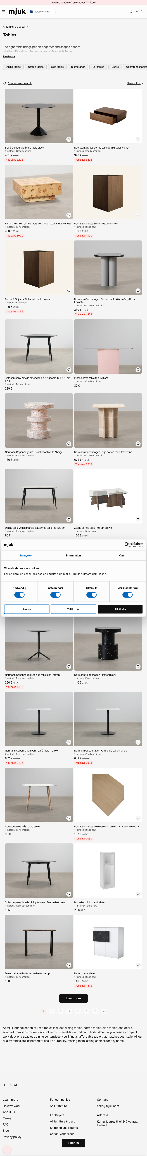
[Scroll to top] (7, 1149)
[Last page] (103, 1011)
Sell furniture (58, 1106)
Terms (7, 1118)
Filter (71, 1143)
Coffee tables (36, 66)
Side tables (57, 66)
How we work (11, 1106)
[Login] (137, 12)
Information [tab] (73, 555)
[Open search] (131, 12)
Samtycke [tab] (25, 555)
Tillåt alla (120, 609)
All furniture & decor (14, 26)
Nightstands (78, 66)
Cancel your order (62, 1134)
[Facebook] (4, 1085)
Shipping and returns (64, 1128)
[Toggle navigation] (3, 12)
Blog (6, 1130)
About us (9, 1112)
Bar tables (98, 66)
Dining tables (13, 66)
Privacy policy (12, 1137)
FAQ (5, 1124)
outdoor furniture (86, 2)
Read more (9, 56)
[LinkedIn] (15, 1085)
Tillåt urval (73, 609)
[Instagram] (10, 1085)
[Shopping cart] (143, 12)
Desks (115, 66)
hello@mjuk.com (108, 1106)
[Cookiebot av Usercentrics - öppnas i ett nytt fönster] (127, 544)
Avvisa (27, 609)
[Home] (17, 11)
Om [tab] (121, 555)
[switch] (55, 595)
